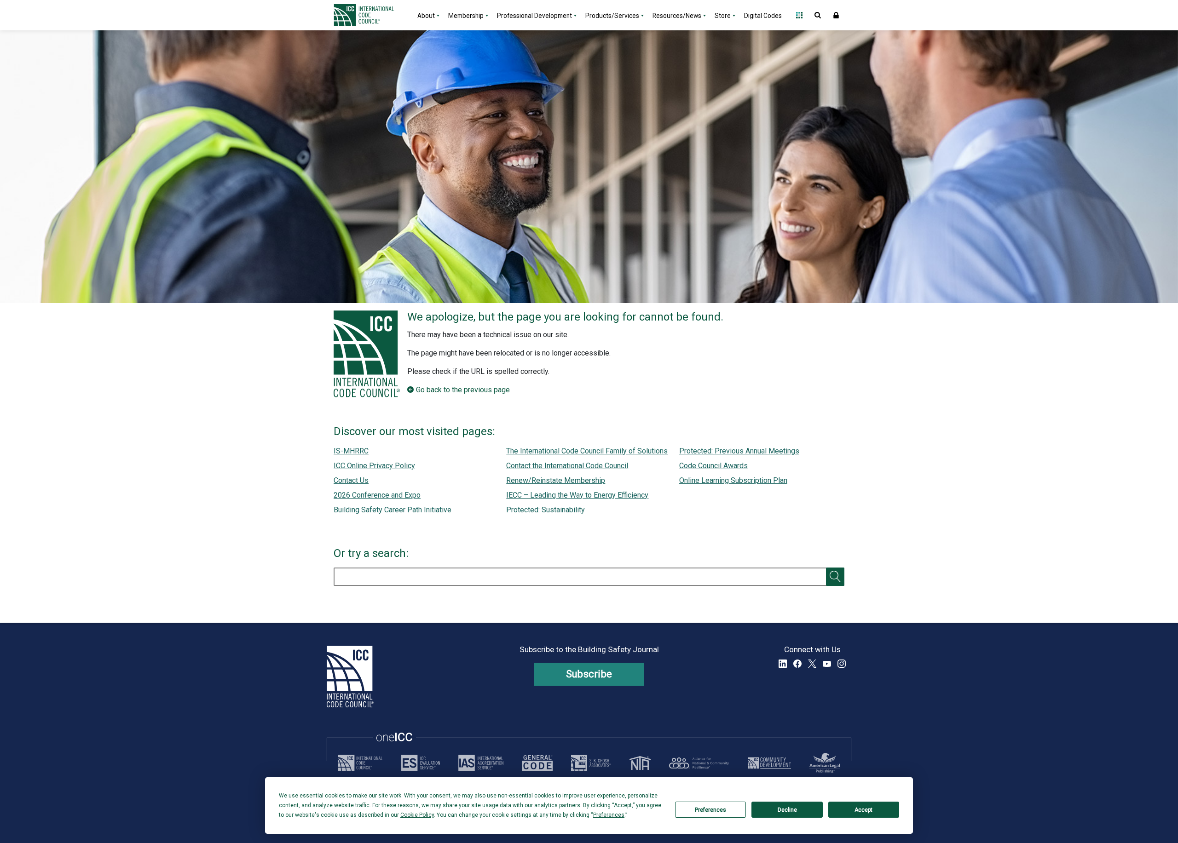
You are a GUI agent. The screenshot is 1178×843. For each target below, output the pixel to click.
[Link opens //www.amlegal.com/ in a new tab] (824, 762)
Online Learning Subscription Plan (733, 480)
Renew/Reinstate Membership (555, 480)
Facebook (797, 663)
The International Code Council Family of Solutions (587, 451)
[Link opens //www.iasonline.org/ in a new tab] (480, 762)
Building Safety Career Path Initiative (392, 509)
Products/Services (612, 15)
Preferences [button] (608, 815)
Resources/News (677, 15)
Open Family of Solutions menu (799, 15)
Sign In (836, 15)
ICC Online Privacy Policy (374, 465)
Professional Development (534, 15)
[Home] (369, 15)
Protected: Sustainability (545, 509)
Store (723, 15)
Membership (466, 15)
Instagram (841, 663)
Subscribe (589, 674)
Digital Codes (763, 15)
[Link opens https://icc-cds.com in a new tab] (769, 762)
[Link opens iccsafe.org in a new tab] (360, 762)
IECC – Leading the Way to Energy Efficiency (577, 495)
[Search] (835, 577)
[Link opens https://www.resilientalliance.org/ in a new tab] (699, 762)
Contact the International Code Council (567, 465)
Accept (863, 810)
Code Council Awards (713, 465)
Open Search (817, 15)
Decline (787, 810)
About (426, 15)
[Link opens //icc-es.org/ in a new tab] (420, 762)
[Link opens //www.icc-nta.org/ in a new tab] (640, 762)
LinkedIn (782, 663)
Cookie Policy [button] (417, 815)
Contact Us (351, 480)
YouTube (826, 663)
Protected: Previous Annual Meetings (739, 451)
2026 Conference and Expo (377, 495)
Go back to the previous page (463, 389)
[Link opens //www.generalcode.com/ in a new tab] (537, 762)
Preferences (710, 810)
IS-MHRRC (351, 451)
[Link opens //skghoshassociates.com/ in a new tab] (591, 762)
